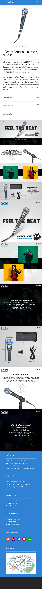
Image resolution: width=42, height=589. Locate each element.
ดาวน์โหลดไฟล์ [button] (8, 105)
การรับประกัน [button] (7, 114)
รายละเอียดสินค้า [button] (8, 97)
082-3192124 (15, 524)
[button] (4, 2)
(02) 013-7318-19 (16, 506)
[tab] (17, 46)
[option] (21, 25)
